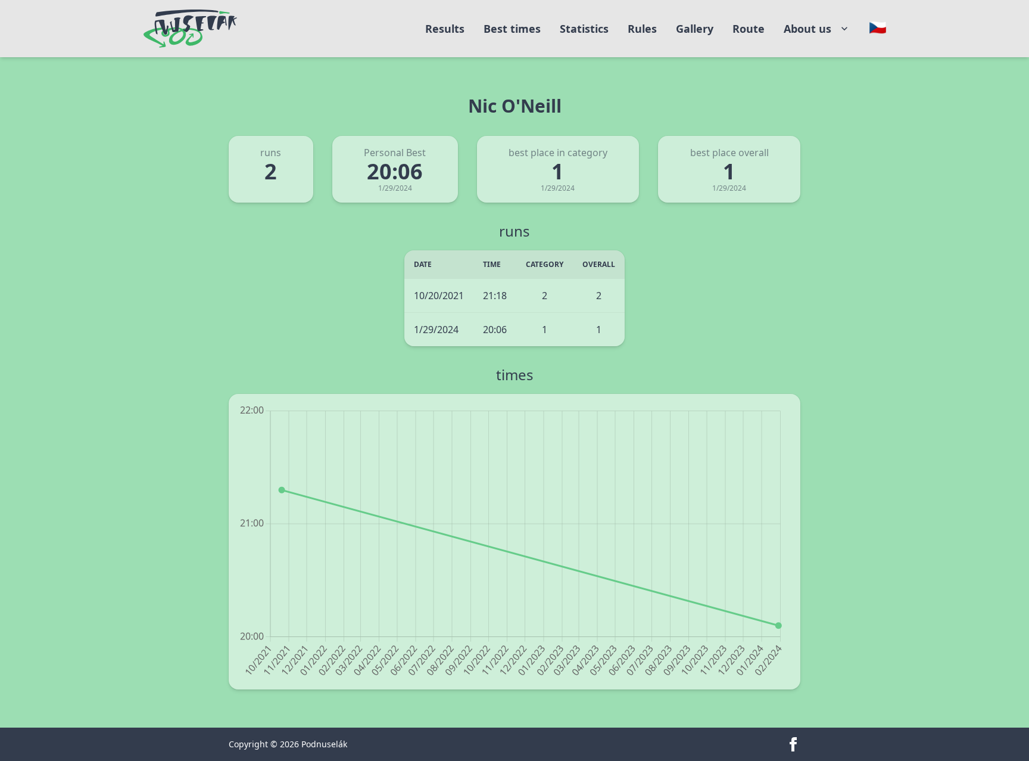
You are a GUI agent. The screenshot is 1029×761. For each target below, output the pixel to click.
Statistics (584, 28)
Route (748, 28)
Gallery (694, 28)
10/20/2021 (439, 295)
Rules (642, 28)
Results (444, 28)
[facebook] (793, 744)
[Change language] (878, 27)
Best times (512, 28)
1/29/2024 (436, 329)
